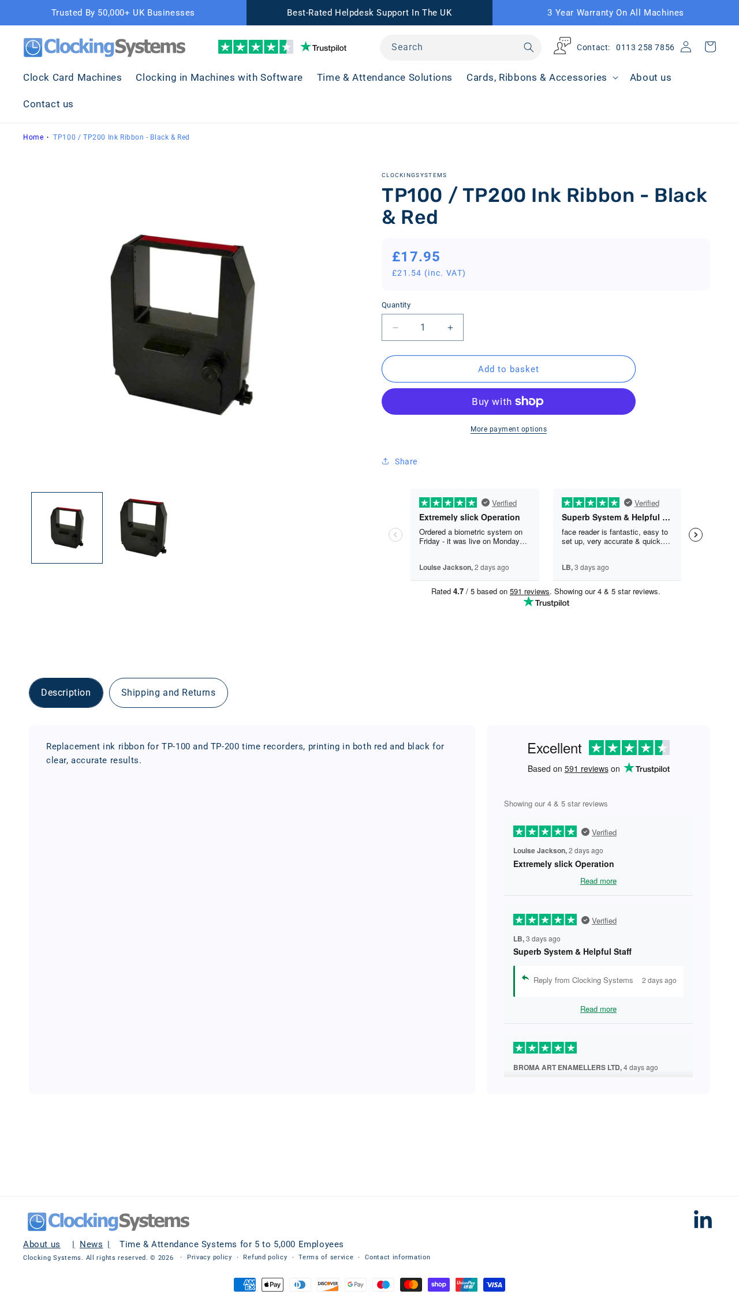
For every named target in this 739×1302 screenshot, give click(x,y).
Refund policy (265, 1257)
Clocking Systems (52, 1258)
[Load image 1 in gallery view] (67, 528)
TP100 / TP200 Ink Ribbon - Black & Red (121, 137)
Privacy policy (209, 1257)
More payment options (509, 429)
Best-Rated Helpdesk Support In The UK (369, 12)
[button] (541, 77)
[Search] (529, 47)
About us (42, 1244)
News (91, 1244)
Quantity (396, 305)
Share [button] (406, 461)
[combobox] (461, 48)
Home (33, 137)
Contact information (397, 1257)
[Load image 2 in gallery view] (143, 528)
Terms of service (325, 1257)
